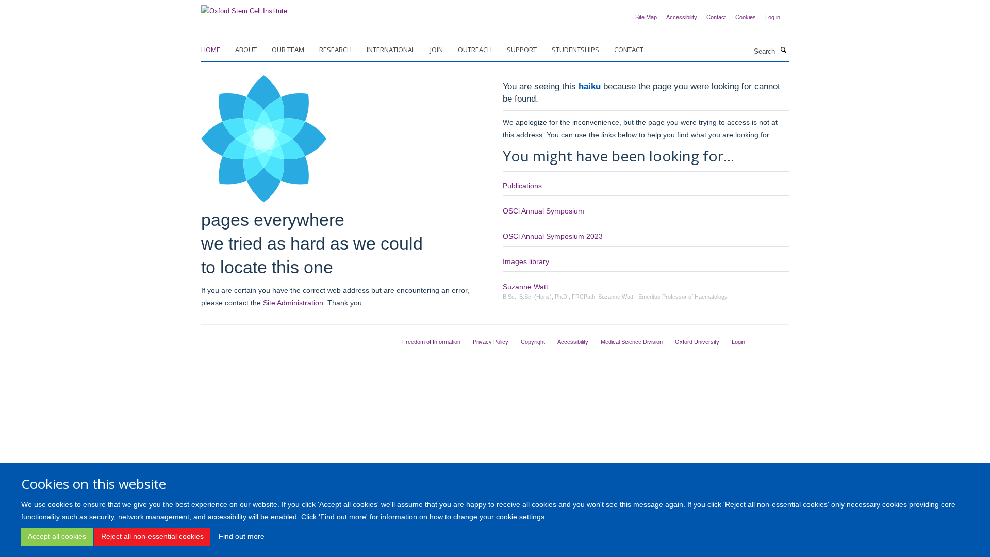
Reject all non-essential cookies (152, 536)
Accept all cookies (57, 536)
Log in (772, 17)
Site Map (646, 17)
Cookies (745, 17)
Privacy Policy (490, 342)
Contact (716, 17)
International (391, 49)
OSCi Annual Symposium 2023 (553, 236)
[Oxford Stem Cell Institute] (244, 8)
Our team (288, 49)
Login (738, 342)
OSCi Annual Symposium (543, 211)
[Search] (783, 50)
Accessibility (681, 17)
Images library (526, 261)
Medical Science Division (632, 342)
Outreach (475, 49)
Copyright (533, 342)
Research (335, 49)
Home (210, 49)
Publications (522, 186)
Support (522, 49)
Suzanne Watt (525, 287)
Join (436, 49)
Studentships (575, 49)
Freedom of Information (431, 342)
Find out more (242, 536)
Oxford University (697, 342)
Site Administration (293, 303)
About (246, 49)
